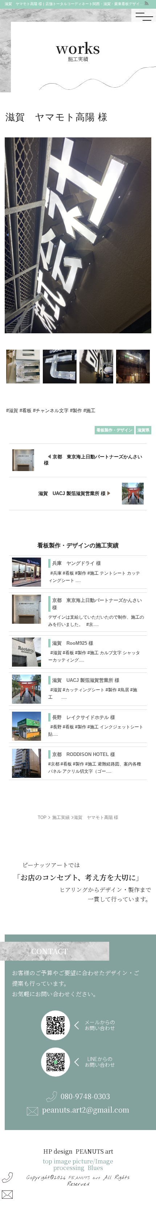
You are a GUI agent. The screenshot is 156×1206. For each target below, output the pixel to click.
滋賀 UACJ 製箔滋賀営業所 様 (85, 680)
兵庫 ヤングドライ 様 (76, 563)
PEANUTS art (84, 1178)
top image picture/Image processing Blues (78, 1164)
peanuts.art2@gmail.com (85, 1110)
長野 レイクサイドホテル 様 (83, 717)
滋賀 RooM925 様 (72, 643)
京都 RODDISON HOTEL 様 (83, 754)
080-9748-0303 (85, 1096)
